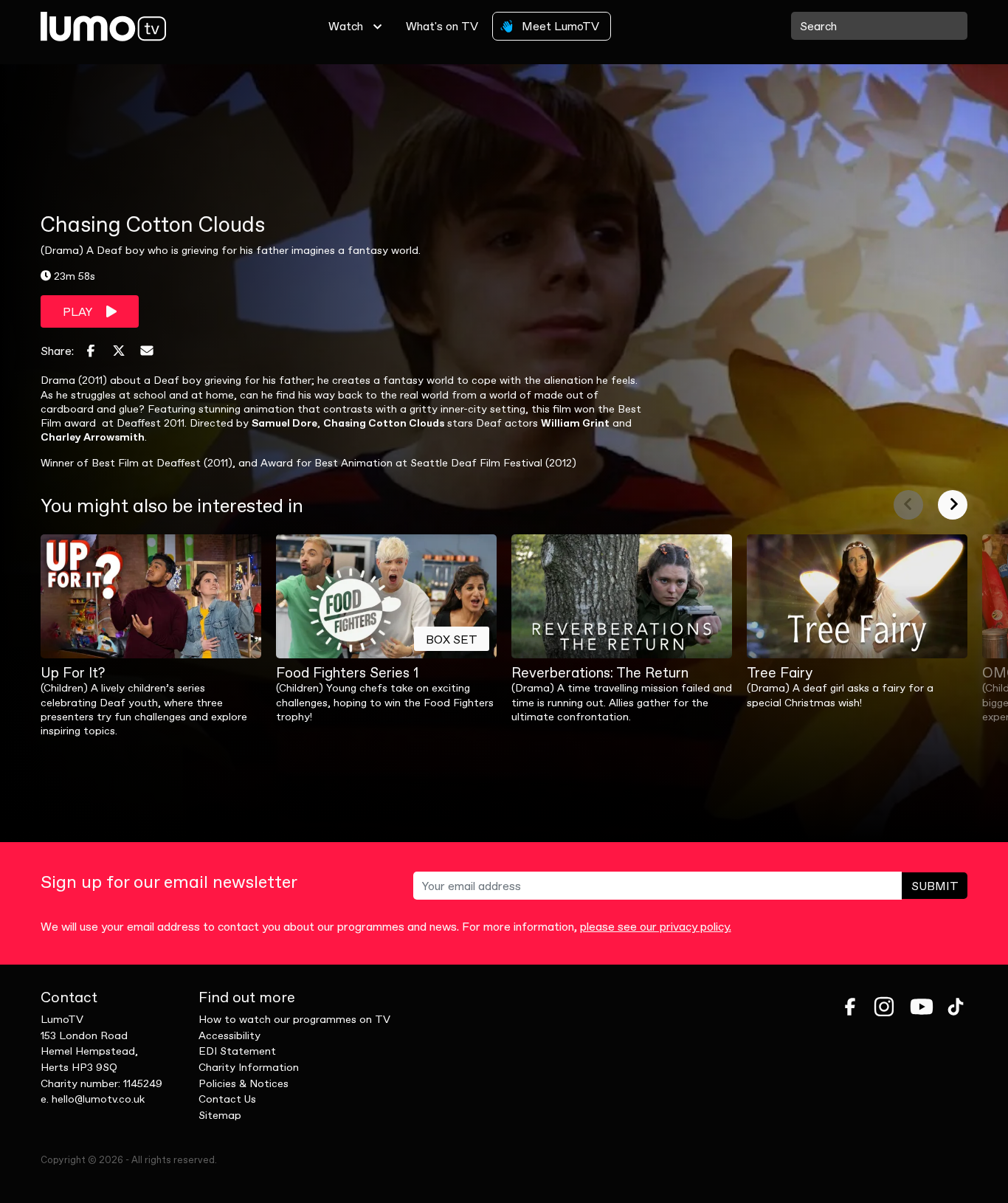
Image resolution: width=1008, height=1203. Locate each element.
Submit (935, 886)
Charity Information (249, 1067)
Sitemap (220, 1115)
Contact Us (227, 1099)
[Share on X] (119, 350)
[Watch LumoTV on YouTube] (921, 1007)
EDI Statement (237, 1051)
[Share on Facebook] (91, 350)
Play (78, 311)
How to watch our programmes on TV (294, 1019)
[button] (908, 505)
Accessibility (229, 1035)
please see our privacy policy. (655, 926)
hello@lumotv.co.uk (98, 1099)
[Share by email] (147, 350)
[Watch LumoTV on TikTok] (955, 1007)
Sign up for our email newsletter (169, 882)
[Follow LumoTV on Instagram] (884, 1007)
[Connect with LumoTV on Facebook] (850, 1007)
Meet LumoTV (559, 26)
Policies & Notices (244, 1083)
